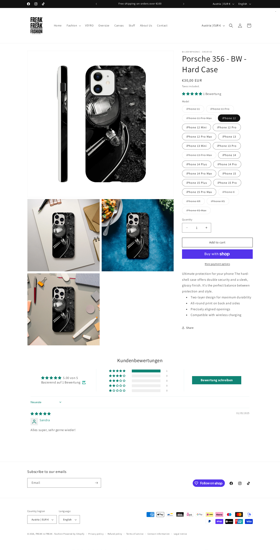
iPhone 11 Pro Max (201, 119)
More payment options (217, 263)
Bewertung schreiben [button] (217, 380)
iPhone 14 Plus (196, 164)
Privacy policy (96, 533)
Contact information (159, 533)
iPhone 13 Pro (227, 146)
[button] (73, 25)
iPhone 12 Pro (227, 127)
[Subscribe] (96, 483)
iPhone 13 (229, 136)
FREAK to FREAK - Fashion (49, 534)
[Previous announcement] (96, 4)
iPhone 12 (229, 118)
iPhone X (230, 193)
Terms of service (134, 533)
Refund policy (115, 533)
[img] (41, 414)
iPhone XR (195, 202)
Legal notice (180, 533)
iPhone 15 (229, 173)
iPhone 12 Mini (196, 127)
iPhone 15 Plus (196, 183)
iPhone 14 (229, 155)
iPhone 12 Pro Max (199, 136)
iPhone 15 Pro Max (199, 192)
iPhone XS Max (198, 211)
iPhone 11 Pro (222, 110)
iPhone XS (220, 202)
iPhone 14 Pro (227, 164)
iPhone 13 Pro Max (201, 156)
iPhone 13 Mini (196, 146)
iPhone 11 (195, 110)
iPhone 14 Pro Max (199, 173)
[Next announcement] (183, 4)
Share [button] (190, 328)
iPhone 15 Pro (227, 183)
